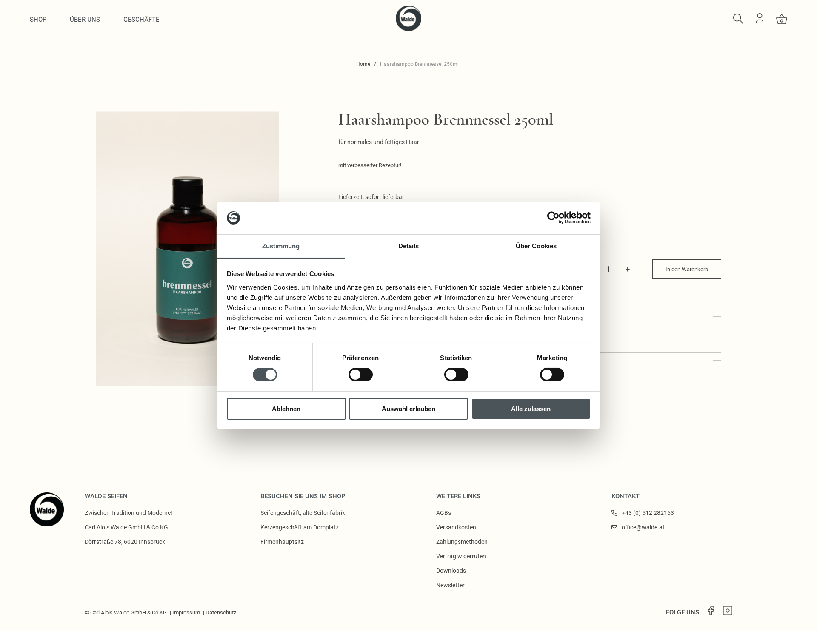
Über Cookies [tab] (536, 246)
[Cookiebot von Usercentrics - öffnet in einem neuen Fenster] (553, 217)
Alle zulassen (531, 408)
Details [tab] (408, 246)
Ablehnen (286, 408)
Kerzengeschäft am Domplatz (299, 527)
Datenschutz (221, 612)
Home (363, 64)
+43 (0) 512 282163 (648, 512)
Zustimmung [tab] (281, 246)
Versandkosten (456, 527)
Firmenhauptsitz (282, 541)
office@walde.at (643, 527)
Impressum (186, 612)
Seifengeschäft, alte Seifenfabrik (302, 512)
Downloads (451, 570)
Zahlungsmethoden (462, 541)
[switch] (361, 374)
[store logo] (408, 29)
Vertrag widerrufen (461, 556)
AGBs (443, 512)
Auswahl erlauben (408, 408)
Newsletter (450, 585)
